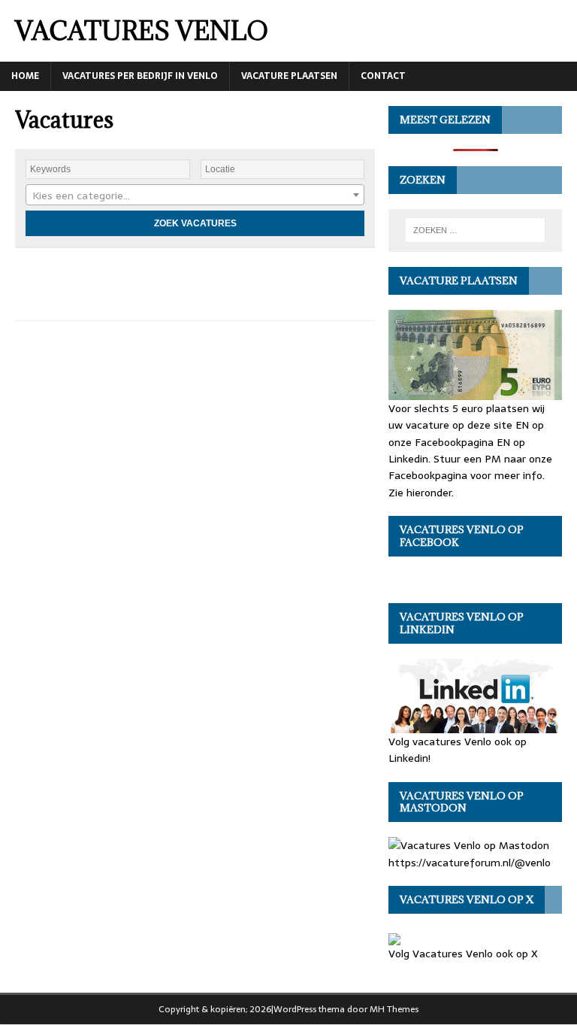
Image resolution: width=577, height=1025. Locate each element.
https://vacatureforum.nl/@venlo (469, 862)
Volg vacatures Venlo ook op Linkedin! (457, 749)
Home (25, 75)
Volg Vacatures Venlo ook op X (463, 953)
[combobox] (195, 194)
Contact (383, 75)
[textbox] (195, 195)
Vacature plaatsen (289, 75)
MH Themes (394, 1009)
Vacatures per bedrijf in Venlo (140, 75)
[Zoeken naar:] (475, 230)
